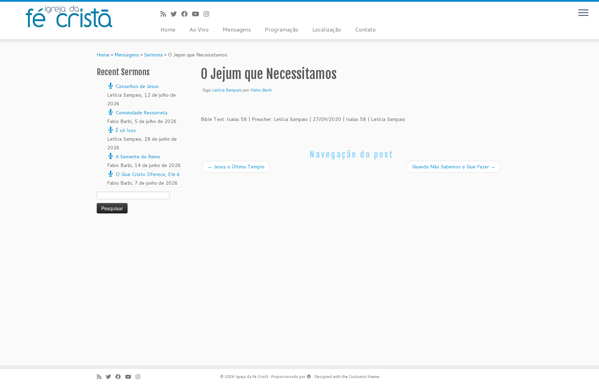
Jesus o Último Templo (236, 166)
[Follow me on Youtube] (197, 13)
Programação (281, 29)
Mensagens (237, 29)
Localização (326, 29)
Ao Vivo (199, 29)
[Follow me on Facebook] (186, 13)
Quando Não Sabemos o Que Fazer (453, 166)
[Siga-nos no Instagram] (208, 13)
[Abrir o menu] (583, 13)
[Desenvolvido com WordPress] (308, 375)
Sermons (153, 54)
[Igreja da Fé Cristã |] (69, 16)
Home (167, 29)
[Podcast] (165, 13)
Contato (365, 29)
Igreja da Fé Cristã (251, 376)
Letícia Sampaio (227, 90)
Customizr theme (364, 376)
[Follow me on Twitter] (176, 13)
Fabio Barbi (261, 90)
